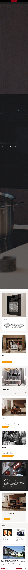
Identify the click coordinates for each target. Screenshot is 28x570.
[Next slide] (26, 377)
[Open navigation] (25, 290)
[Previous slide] (2, 377)
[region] (14, 378)
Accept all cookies (3, 568)
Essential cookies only (19, 568)
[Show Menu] (1, 1)
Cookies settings (24, 568)
